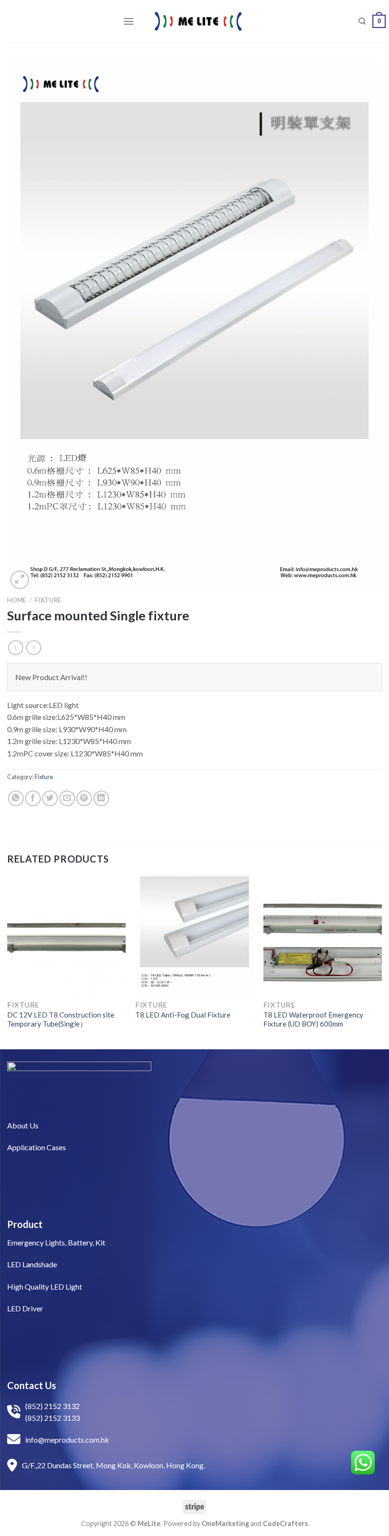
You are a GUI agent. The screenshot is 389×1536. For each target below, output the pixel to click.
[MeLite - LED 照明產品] (198, 21)
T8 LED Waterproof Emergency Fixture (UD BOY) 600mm (313, 1019)
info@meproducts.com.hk (67, 1439)
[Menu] (128, 21)
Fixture (48, 600)
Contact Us (31, 1385)
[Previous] (7, 961)
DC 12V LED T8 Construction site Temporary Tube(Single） (60, 1019)
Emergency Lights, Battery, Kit (56, 1242)
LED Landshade (32, 1264)
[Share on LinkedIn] (101, 798)
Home (16, 600)
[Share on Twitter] (50, 798)
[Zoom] (19, 580)
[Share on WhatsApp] (16, 798)
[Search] (362, 21)
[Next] (381, 961)
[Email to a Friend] (67, 798)
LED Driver (25, 1308)
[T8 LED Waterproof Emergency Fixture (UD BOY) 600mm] (322, 935)
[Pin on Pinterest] (84, 798)
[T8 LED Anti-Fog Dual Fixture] (194, 935)
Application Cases (36, 1147)
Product (25, 1224)
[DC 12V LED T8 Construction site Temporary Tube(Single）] (66, 935)
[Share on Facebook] (33, 798)
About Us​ (22, 1125)
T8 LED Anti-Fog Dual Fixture (183, 1014)
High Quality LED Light (44, 1286)
